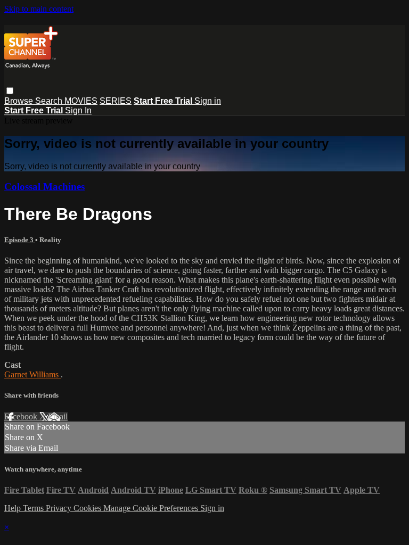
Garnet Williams (32, 374)
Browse (19, 100)
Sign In (78, 110)
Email (58, 416)
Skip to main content (38, 8)
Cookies (88, 508)
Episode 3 (19, 240)
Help (13, 508)
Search (49, 100)
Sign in (207, 100)
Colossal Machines (44, 186)
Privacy (59, 508)
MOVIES (80, 100)
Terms (34, 508)
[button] (9, 90)
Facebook (21, 416)
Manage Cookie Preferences (151, 508)
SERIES (116, 100)
